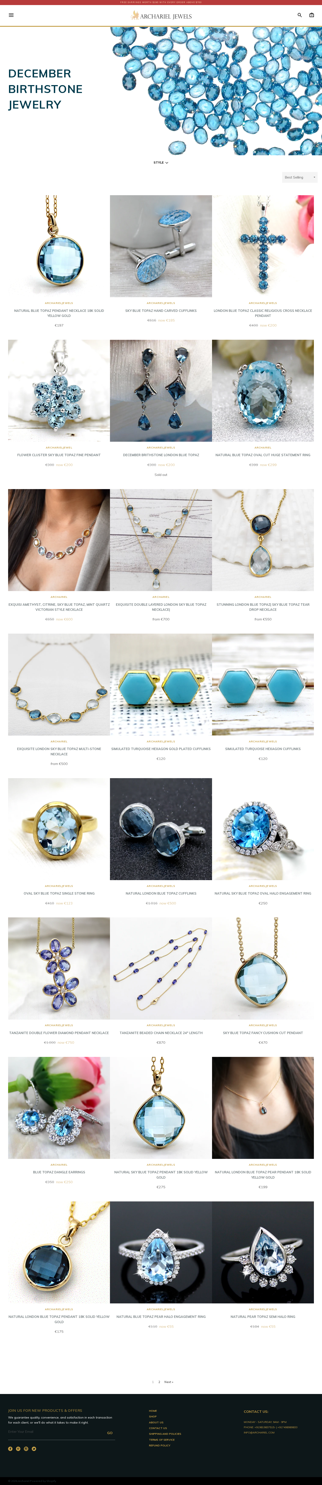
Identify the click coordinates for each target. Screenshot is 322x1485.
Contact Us (158, 1428)
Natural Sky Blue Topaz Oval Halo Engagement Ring (263, 889)
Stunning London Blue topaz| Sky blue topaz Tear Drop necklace (263, 603)
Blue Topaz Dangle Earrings (59, 1168)
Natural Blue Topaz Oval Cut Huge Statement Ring (263, 451)
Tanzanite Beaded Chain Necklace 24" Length (161, 1029)
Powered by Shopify (43, 1481)
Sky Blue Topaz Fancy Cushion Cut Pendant (263, 1029)
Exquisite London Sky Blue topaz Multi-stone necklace (59, 748)
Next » (169, 1382)
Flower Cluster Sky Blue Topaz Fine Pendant (59, 451)
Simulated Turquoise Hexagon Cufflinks (263, 745)
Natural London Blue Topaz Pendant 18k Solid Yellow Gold (59, 1316)
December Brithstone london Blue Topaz (161, 451)
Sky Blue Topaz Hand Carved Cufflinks (161, 307)
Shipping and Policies (165, 1433)
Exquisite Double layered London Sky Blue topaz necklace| (161, 603)
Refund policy (159, 1445)
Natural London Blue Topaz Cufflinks (161, 889)
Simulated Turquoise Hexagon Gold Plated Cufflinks (161, 745)
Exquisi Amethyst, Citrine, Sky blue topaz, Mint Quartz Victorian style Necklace (59, 603)
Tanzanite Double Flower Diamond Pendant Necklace (59, 1029)
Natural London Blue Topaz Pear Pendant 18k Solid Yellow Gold (263, 1171)
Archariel (23, 1481)
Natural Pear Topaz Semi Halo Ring (263, 1313)
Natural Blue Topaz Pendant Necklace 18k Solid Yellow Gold (59, 309)
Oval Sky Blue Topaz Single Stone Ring (59, 889)
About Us (156, 1422)
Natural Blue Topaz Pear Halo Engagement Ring (161, 1313)
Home (153, 1410)
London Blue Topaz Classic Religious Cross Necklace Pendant (263, 309)
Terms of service (162, 1439)
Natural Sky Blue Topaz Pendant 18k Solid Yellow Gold (161, 1171)
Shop (153, 1416)
